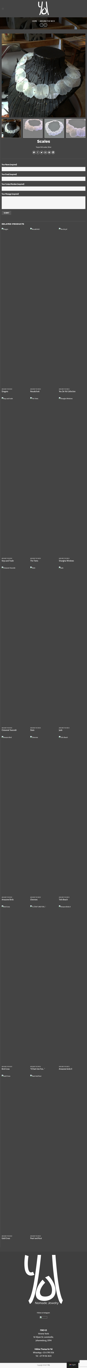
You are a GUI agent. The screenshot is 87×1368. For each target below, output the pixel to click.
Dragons (5, 391)
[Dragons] (15, 307)
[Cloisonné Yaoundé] (15, 646)
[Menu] (3, 8)
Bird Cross (6, 1069)
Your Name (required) (9, 164)
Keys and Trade (8, 561)
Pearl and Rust (36, 1238)
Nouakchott (34, 391)
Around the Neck (47, 21)
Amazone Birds (8, 899)
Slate (32, 730)
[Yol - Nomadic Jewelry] (43, 8)
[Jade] (72, 646)
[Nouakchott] (43, 307)
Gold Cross (6, 1238)
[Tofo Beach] (72, 815)
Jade (60, 730)
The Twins (34, 561)
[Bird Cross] (15, 985)
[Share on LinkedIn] (53, 152)
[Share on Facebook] (38, 152)
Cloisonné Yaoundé (9, 730)
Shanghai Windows (66, 561)
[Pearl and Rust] (43, 1154)
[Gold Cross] (15, 1154)
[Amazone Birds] (15, 815)
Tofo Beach (63, 899)
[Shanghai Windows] (72, 476)
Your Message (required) (10, 194)
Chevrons (33, 899)
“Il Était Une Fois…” (37, 1069)
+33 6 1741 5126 (48, 1352)
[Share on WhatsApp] (34, 152)
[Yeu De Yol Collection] (72, 307)
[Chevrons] (43, 815)
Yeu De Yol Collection (67, 391)
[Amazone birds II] (72, 985)
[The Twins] (43, 476)
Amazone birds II (65, 1069)
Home (34, 21)
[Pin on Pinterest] (49, 152)
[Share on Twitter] (41, 152)
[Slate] (43, 646)
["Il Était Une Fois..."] (43, 985)
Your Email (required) (9, 174)
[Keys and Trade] (15, 476)
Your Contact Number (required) (13, 184)
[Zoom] (4, 115)
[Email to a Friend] (45, 152)
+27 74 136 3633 (45, 1356)
